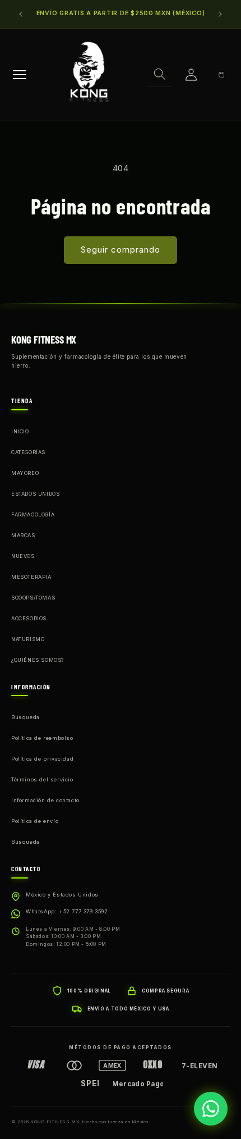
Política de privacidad (42, 759)
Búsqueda (25, 717)
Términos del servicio (42, 779)
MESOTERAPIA (31, 577)
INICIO (20, 431)
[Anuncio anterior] (20, 14)
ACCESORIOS (29, 618)
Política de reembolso (42, 738)
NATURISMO (27, 639)
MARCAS (23, 535)
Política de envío (34, 821)
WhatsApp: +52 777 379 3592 (67, 911)
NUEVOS (23, 556)
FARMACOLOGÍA (32, 514)
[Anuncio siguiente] (220, 14)
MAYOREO (25, 473)
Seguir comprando (120, 249)
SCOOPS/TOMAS (33, 597)
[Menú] (19, 74)
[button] (159, 74)
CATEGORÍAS (28, 452)
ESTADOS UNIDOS (35, 494)
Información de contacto (45, 800)
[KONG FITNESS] (89, 74)
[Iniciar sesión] (191, 74)
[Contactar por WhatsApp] (211, 1109)
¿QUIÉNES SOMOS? (37, 660)
